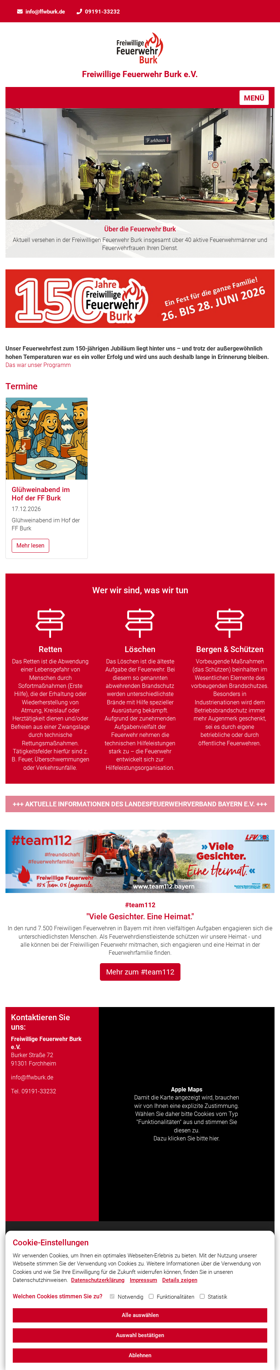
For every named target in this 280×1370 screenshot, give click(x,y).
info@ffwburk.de (45, 11)
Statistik (217, 1297)
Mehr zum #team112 (140, 972)
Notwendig (130, 1297)
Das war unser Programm (38, 365)
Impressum (143, 1280)
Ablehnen (140, 1355)
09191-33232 (102, 11)
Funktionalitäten (175, 1297)
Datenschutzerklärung (98, 1280)
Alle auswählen (140, 1315)
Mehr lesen (30, 545)
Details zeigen (179, 1280)
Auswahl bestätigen (140, 1335)
